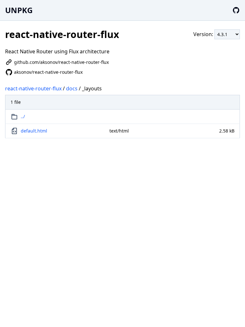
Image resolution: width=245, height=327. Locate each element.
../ (23, 116)
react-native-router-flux (33, 88)
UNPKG (19, 10)
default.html (34, 131)
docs (72, 88)
